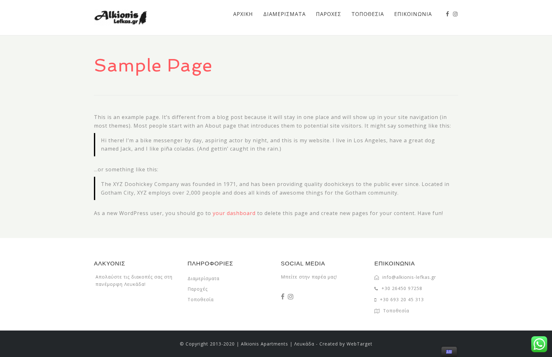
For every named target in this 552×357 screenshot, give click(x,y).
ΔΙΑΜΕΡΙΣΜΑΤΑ (284, 14)
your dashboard (234, 213)
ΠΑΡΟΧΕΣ (328, 14)
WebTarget (359, 344)
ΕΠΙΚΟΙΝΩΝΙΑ (413, 14)
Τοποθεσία (201, 299)
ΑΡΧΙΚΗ (243, 14)
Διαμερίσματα (203, 278)
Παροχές (198, 289)
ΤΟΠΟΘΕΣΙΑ (367, 14)
